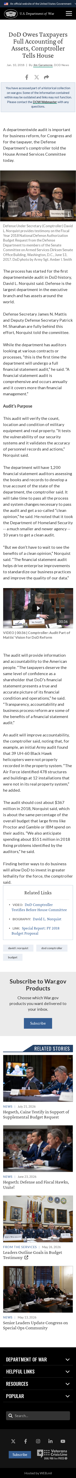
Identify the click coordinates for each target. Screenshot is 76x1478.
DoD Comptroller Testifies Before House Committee (39, 907)
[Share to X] (37, 78)
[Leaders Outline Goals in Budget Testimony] (38, 1228)
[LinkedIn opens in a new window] (50, 1441)
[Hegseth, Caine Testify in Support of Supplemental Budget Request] (38, 1087)
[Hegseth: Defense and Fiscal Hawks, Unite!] (38, 1157)
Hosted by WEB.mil (38, 1473)
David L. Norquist (47, 919)
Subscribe (38, 1023)
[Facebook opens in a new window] (25, 1441)
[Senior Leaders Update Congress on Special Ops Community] (38, 1298)
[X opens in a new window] (13, 1441)
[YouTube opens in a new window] (63, 1441)
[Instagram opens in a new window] (38, 1441)
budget (12, 957)
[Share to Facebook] (27, 78)
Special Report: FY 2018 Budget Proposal (36, 930)
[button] (69, 13)
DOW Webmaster (45, 102)
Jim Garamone (43, 65)
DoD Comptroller (51, 948)
